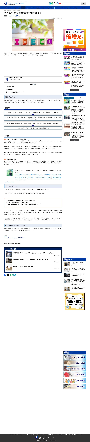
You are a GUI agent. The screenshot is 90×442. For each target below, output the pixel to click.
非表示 (34, 84)
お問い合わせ (60, 434)
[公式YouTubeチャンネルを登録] (60, 3)
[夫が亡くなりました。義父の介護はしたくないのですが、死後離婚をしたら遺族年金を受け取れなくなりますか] (67, 101)
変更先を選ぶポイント (10, 89)
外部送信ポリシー (51, 434)
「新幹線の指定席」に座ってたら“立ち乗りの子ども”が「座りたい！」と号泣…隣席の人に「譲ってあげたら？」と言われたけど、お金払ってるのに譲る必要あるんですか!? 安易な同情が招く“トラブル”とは (78, 119)
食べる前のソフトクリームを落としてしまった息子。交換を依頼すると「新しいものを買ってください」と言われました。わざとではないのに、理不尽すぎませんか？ (77, 135)
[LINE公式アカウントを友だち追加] (52, 3)
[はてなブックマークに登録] (14, 275)
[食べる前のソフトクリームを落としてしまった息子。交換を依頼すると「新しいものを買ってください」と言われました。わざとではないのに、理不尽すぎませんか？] (67, 134)
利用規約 (32, 434)
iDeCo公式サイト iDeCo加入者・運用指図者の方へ (14, 237)
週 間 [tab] (69, 97)
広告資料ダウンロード (76, 434)
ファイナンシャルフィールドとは (15, 434)
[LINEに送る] (11, 275)
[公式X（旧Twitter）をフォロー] (55, 3)
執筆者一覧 (67, 434)
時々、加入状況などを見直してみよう (14, 92)
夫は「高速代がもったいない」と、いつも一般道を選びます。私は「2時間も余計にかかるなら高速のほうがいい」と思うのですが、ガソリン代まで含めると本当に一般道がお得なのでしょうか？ (78, 109)
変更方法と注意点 (9, 86)
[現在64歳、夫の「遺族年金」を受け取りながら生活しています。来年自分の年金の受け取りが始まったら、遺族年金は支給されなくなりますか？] (67, 126)
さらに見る (75, 140)
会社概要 (26, 434)
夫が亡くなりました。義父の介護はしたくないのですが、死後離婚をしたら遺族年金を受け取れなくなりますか (77, 102)
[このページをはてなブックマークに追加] (49, 3)
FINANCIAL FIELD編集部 (13, 15)
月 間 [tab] (79, 97)
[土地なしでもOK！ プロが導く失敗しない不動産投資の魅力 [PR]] (75, 276)
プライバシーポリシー (41, 434)
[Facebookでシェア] (5, 275)
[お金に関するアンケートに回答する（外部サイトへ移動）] (74, 301)
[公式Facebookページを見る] (57, 3)
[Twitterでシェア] (8, 275)
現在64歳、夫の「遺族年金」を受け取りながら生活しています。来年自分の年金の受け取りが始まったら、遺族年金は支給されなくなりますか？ (77, 127)
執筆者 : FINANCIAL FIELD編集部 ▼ (16, 77)
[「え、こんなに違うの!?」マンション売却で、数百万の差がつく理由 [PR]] (75, 290)
